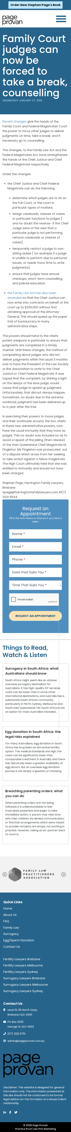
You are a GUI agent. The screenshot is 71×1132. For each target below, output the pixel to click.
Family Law (11, 928)
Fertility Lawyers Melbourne (23, 965)
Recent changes (14, 121)
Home (7, 908)
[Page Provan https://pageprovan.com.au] (12, 20)
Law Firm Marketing (44, 1129)
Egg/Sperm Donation (18, 940)
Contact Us (11, 947)
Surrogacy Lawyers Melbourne (25, 985)
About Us (10, 915)
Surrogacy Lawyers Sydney (23, 991)
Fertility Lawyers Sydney (20, 972)
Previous (4, 874)
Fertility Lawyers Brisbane (21, 959)
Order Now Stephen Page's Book (35, 5)
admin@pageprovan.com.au (25, 1041)
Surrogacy (11, 934)
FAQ (6, 921)
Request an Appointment (36, 616)
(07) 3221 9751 (16, 1034)
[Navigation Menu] (61, 19)
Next (63, 874)
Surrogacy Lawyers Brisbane (24, 978)
